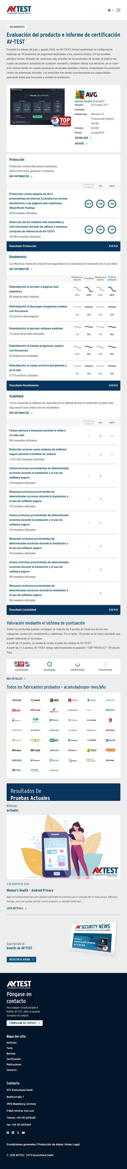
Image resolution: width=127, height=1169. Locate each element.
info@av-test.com (24, 1110)
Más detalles (14, 678)
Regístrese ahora (19, 959)
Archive (79, 143)
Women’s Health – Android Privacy (30, 890)
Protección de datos (50, 1144)
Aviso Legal (72, 1144)
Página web (81, 137)
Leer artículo (15, 908)
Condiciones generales (21, 1144)
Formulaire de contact (23, 1023)
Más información (19, 176)
